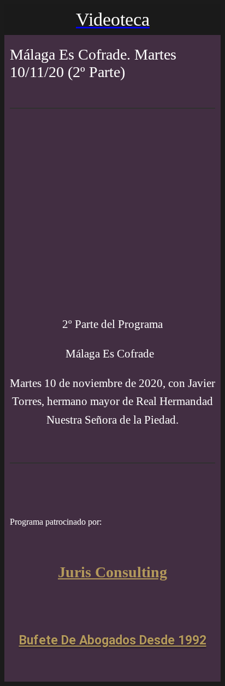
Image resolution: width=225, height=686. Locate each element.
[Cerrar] (19, 19)
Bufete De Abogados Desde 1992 (112, 640)
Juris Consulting (112, 572)
